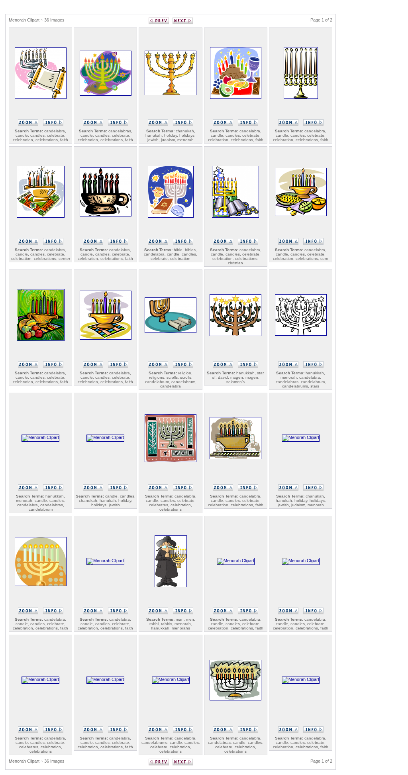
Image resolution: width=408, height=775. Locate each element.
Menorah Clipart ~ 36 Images (37, 20)
